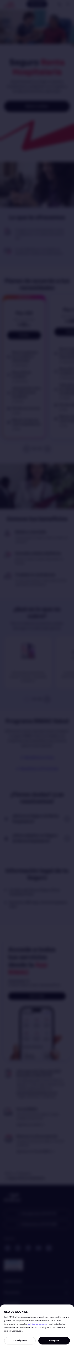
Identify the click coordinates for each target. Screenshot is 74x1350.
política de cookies (37, 1324)
